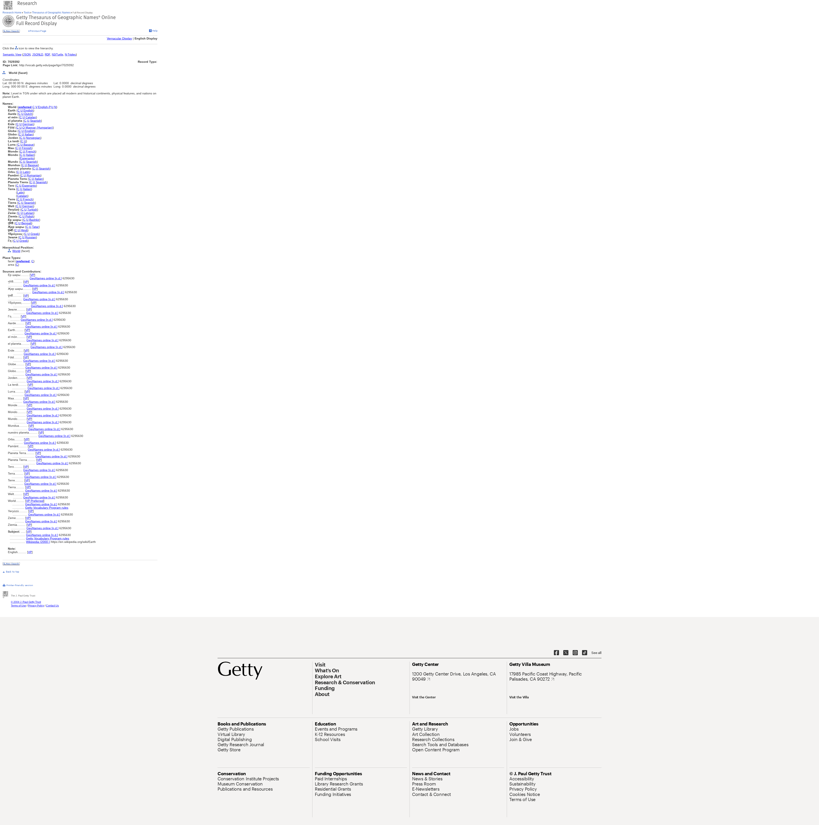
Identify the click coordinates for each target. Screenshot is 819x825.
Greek (34, 234)
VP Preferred (35, 501)
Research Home (12, 12)
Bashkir (34, 219)
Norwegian (33, 137)
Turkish (32, 209)
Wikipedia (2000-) (38, 542)
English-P (44, 107)
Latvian (28, 213)
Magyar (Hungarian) (39, 127)
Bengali (26, 223)
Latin (26, 172)
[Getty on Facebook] (556, 652)
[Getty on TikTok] (584, 652)
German (27, 124)
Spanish (35, 120)
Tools (26, 12)
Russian (30, 237)
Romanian (34, 175)
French (30, 151)
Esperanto (27, 158)
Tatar (35, 227)
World (16, 251)
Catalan (31, 117)
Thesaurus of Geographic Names (51, 12)
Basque (28, 144)
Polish (29, 216)
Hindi (24, 230)
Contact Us (52, 605)
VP (32, 275)
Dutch (28, 114)
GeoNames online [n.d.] (46, 278)
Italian (29, 134)
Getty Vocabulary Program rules (46, 507)
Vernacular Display (119, 38)
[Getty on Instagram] (575, 652)
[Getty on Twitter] (565, 652)
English (28, 110)
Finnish (27, 148)
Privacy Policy (36, 605)
